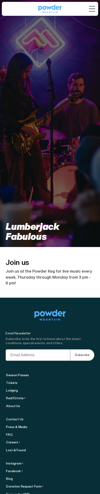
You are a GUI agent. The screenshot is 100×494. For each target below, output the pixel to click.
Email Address (17, 351)
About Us (13, 406)
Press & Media (16, 427)
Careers (12, 442)
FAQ (9, 435)
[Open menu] (92, 9)
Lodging (12, 390)
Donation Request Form (23, 486)
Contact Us (14, 419)
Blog (9, 479)
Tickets (11, 383)
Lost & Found (16, 450)
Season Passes (17, 375)
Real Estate (14, 398)
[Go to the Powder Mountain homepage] (50, 9)
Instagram (13, 463)
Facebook (13, 471)
